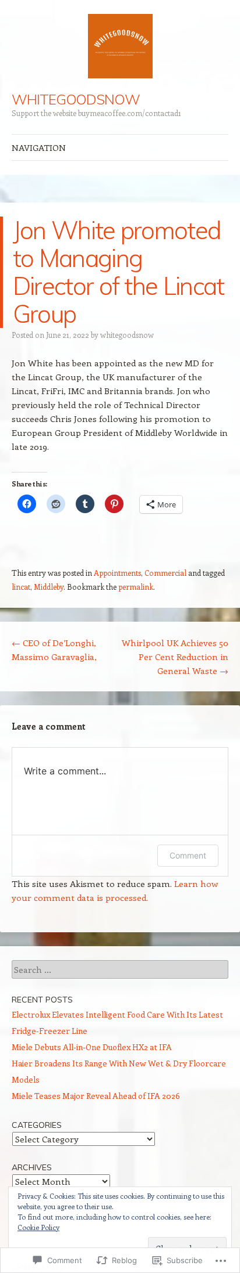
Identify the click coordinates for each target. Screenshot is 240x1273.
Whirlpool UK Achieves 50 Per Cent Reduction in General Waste (175, 656)
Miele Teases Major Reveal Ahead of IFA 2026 (96, 1095)
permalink (135, 587)
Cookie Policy (38, 1227)
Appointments (117, 573)
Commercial (165, 573)
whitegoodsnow (127, 335)
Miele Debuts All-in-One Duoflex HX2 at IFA (92, 1046)
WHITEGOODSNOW (76, 99)
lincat (21, 587)
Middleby (48, 587)
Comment (188, 855)
